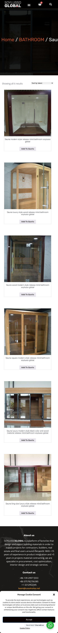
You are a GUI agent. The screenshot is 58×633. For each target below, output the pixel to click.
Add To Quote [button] (27, 149)
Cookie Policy (25, 628)
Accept (29, 619)
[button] (54, 594)
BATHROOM (31, 39)
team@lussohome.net (29, 588)
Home (7, 39)
